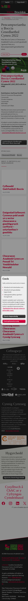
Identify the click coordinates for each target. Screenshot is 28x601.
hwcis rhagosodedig (11, 316)
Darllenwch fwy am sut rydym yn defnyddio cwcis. (13, 309)
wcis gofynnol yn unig (11, 321)
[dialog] (14, 300)
